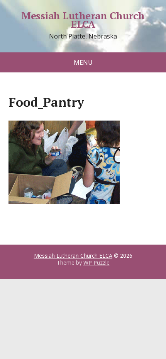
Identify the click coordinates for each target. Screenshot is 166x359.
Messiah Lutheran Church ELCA (82, 20)
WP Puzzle (96, 262)
